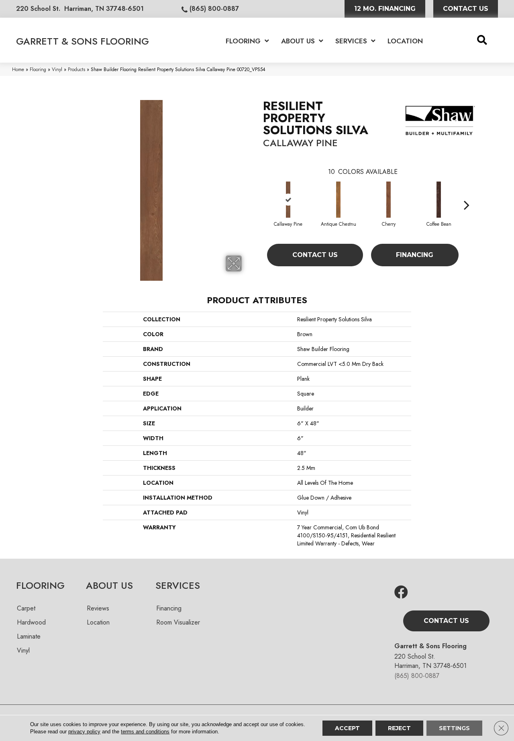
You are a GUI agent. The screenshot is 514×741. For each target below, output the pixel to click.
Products (76, 69)
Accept (347, 728)
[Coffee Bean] (438, 200)
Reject (399, 728)
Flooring (38, 69)
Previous (259, 193)
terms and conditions (145, 732)
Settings (454, 728)
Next (467, 193)
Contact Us (315, 255)
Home (18, 69)
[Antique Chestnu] (338, 200)
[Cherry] (388, 200)
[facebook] (401, 592)
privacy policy (84, 732)
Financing (414, 255)
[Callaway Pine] (288, 200)
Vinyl (57, 69)
